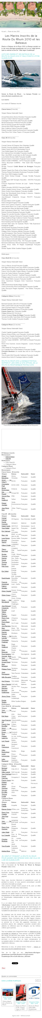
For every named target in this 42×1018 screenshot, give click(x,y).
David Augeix (6, 578)
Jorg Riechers (6, 626)
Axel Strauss (6, 681)
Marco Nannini (6, 684)
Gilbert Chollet (6, 545)
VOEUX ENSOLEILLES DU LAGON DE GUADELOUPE (21, 430)
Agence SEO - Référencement (21, 1015)
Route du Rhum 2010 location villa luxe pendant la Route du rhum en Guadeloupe (19, 438)
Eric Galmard (6, 531)
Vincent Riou (6, 496)
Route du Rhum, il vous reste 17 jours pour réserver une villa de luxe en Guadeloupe (20, 434)
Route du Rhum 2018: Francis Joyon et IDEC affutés (21, 1007)
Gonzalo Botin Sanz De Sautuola (6, 658)
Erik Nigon (5, 716)
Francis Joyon (6, 780)
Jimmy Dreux (6, 696)
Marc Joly (5, 535)
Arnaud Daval (6, 662)
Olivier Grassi (6, 595)
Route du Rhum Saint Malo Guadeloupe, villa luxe (34, 1007)
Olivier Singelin (6, 591)
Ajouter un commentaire (9, 976)
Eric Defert (5, 571)
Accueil (4, 31)
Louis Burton (6, 538)
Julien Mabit (5, 832)
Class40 (8, 458)
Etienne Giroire (6, 809)
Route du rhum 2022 (14, 31)
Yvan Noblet (5, 528)
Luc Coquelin (6, 835)
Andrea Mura (6, 851)
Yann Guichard (6, 774)
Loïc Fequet (5, 741)
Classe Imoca (9, 457)
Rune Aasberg (6, 654)
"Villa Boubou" (6, 905)
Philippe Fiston (6, 669)
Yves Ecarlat (6, 846)
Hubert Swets (6, 526)
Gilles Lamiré (6, 772)
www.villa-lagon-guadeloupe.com (12, 96)
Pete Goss (5, 566)
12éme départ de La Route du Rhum (7, 1002)
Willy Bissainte (6, 677)
